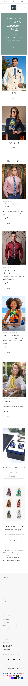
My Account (6, 619)
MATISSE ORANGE (11, 335)
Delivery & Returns (7, 622)
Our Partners (6, 611)
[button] (2, 7)
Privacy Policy (6, 628)
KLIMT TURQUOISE (11, 204)
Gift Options (6, 601)
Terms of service (15, 683)
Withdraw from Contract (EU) (10, 625)
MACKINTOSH (9, 270)
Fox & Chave (8, 681)
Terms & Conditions (8, 635)
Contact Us (6, 580)
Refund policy (15, 681)
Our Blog (5, 587)
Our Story (5, 584)
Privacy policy (22, 681)
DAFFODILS (8, 401)
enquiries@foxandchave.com (11, 654)
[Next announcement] (25, 1)
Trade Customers (7, 608)
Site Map (5, 590)
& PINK (6, 206)
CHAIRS (6, 273)
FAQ (4, 598)
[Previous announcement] (2, 1)
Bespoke (5, 604)
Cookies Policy (6, 631)
